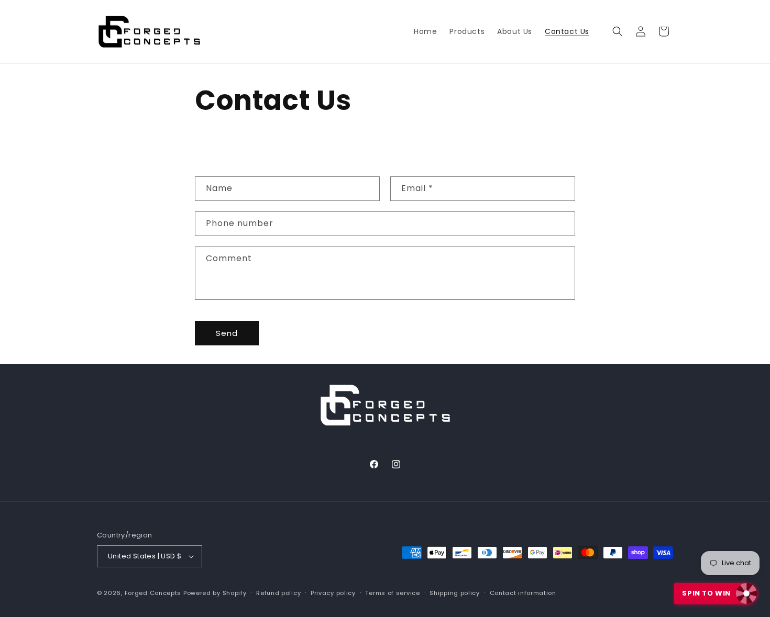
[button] (617, 31)
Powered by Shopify (215, 593)
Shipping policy (455, 593)
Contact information (523, 593)
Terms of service (392, 593)
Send (227, 333)
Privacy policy (333, 593)
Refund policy (278, 593)
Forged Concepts (153, 593)
